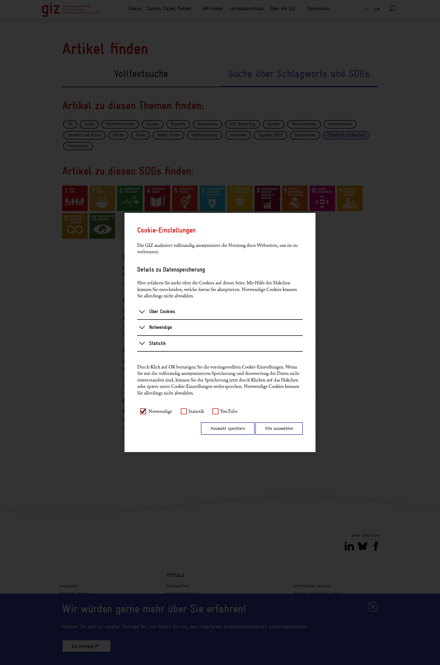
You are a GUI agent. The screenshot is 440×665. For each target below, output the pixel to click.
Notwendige (160, 327)
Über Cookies (162, 311)
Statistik (157, 343)
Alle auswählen (279, 428)
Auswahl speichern (228, 428)
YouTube (229, 411)
